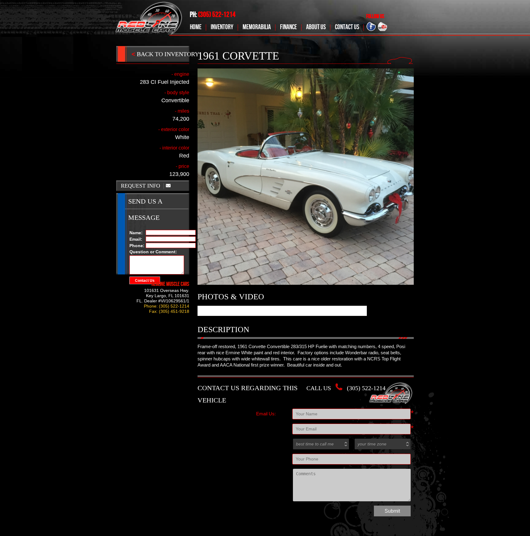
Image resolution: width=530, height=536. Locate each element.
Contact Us (347, 27)
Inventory (222, 27)
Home (196, 27)
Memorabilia (257, 27)
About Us (316, 27)
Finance (288, 27)
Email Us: (266, 413)
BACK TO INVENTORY (165, 54)
